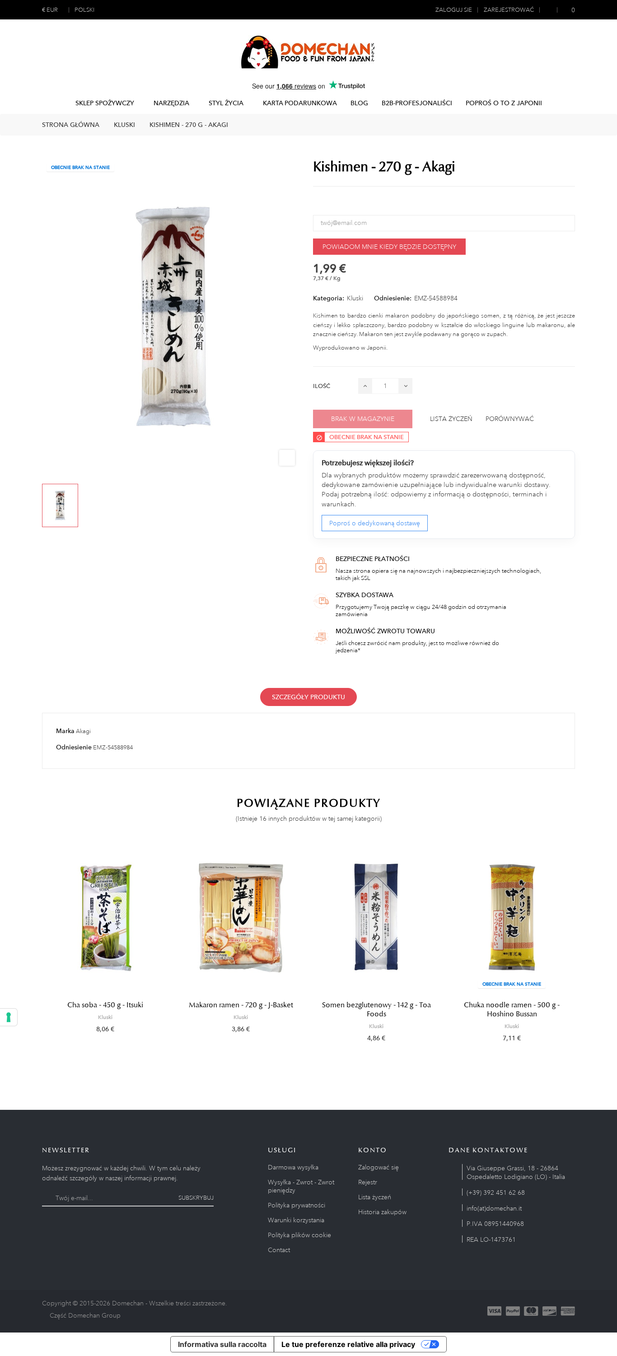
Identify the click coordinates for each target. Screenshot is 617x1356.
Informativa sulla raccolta (222, 1344)
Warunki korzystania (296, 1220)
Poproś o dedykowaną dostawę (374, 523)
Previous (33, 948)
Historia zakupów (382, 1212)
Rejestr (367, 1182)
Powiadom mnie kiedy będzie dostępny (389, 247)
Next (584, 948)
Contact (279, 1250)
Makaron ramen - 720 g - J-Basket (241, 1005)
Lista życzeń (374, 1197)
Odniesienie (74, 747)
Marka (65, 731)
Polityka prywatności (296, 1205)
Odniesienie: (392, 298)
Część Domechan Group (85, 1315)
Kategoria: (328, 298)
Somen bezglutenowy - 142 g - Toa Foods (376, 1010)
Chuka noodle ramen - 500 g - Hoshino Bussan (512, 1010)
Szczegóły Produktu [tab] (308, 697)
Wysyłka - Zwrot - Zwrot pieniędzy (301, 1186)
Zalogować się (378, 1167)
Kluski (355, 298)
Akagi (83, 731)
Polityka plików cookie (299, 1235)
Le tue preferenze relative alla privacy (348, 1344)
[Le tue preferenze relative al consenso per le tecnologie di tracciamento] (8, 1017)
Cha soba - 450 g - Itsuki (105, 1005)
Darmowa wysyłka (293, 1167)
